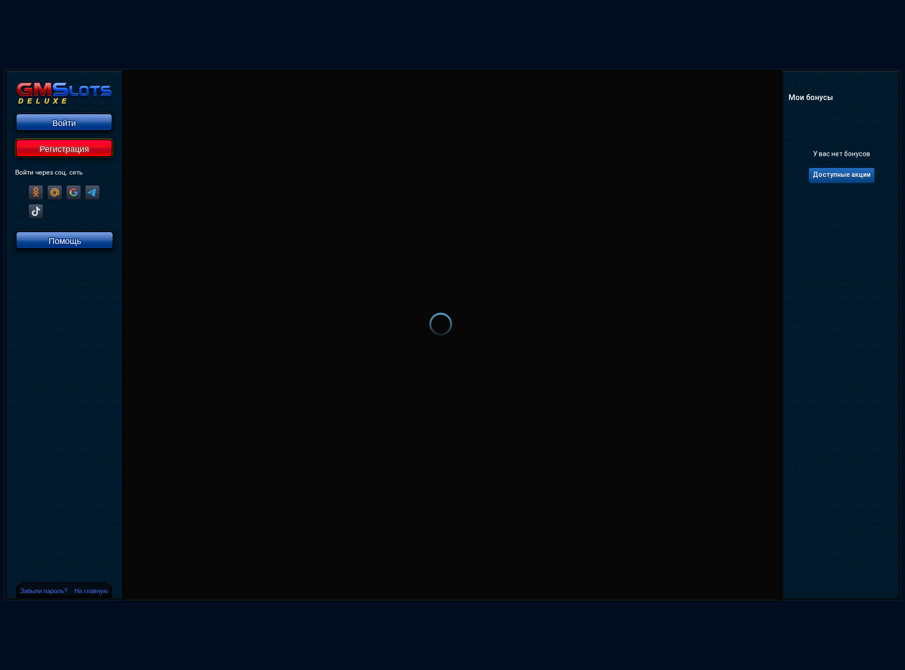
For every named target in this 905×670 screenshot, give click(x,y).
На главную (91, 590)
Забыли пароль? (43, 590)
